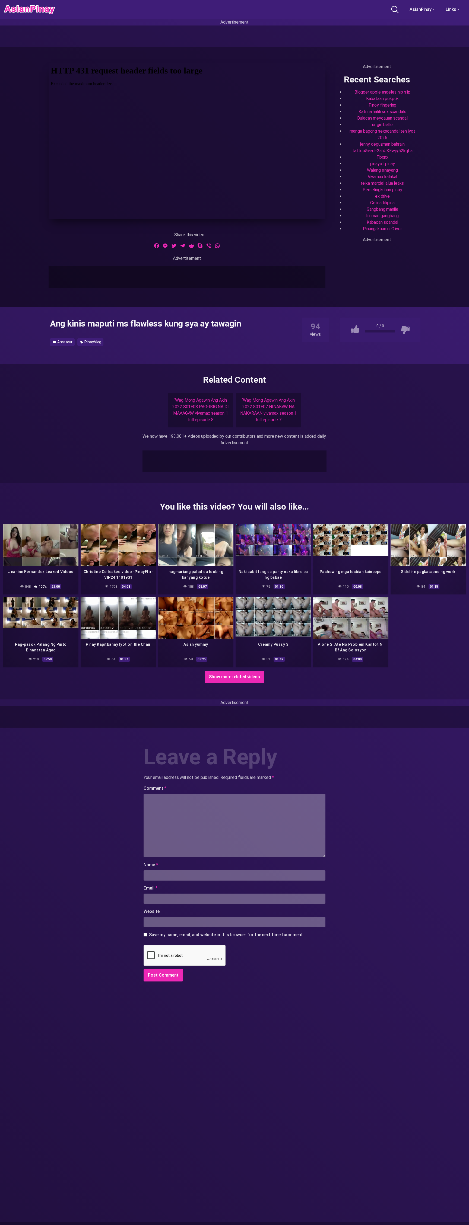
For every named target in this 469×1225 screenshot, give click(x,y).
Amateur (64, 342)
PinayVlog (92, 342)
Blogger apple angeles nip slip (382, 92)
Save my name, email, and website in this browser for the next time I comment (226, 934)
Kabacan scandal (382, 222)
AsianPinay (421, 9)
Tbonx (382, 157)
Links (451, 9)
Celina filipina (382, 202)
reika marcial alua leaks (382, 183)
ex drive (382, 196)
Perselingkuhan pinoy (382, 189)
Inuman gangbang (382, 215)
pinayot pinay (382, 163)
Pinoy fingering (383, 105)
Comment (155, 788)
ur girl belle (382, 124)
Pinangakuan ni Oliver (382, 228)
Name (151, 864)
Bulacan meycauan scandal (382, 118)
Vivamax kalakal (382, 176)
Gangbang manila (382, 209)
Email (150, 888)
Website (151, 911)
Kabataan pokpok (382, 98)
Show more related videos (234, 676)
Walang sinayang (382, 170)
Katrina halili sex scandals (382, 111)
